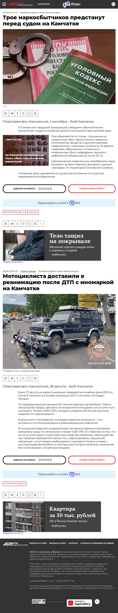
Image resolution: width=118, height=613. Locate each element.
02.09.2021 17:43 (10, 12)
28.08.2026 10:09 (10, 271)
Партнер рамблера (56, 602)
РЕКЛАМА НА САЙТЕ (38, 543)
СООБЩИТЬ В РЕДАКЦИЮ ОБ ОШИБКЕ (97, 543)
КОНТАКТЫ (73, 543)
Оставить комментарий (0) (92, 189)
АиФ (5, 106)
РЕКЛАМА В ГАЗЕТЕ (57, 543)
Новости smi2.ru (13, 262)
